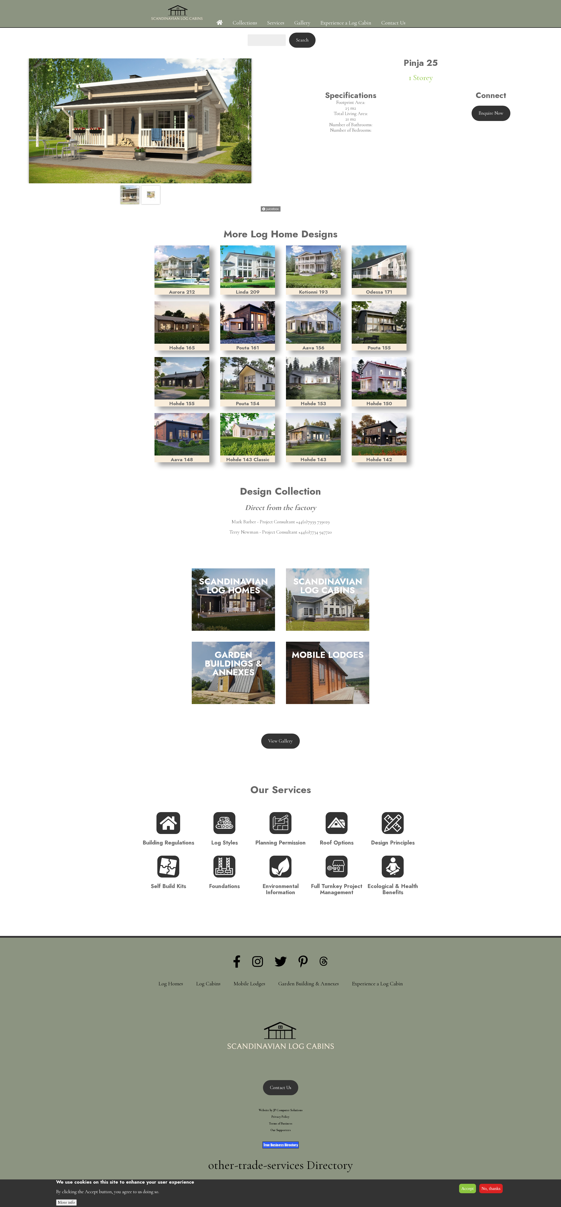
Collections (245, 22)
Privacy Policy (280, 1117)
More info (66, 1202)
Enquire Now (491, 113)
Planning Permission (280, 842)
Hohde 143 (313, 459)
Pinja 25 (421, 62)
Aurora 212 (182, 291)
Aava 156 (313, 347)
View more (229, 595)
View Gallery (280, 741)
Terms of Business (280, 1123)
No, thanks (491, 1188)
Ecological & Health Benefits (392, 889)
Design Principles (393, 842)
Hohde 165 (182, 347)
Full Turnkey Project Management (336, 889)
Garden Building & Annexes (308, 983)
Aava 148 (182, 459)
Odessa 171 (379, 291)
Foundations (224, 886)
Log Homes (170, 983)
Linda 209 (248, 291)
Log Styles (224, 842)
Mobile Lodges (249, 983)
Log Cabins (208, 983)
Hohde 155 (182, 403)
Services (275, 22)
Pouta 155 (379, 347)
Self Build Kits (168, 886)
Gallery (302, 22)
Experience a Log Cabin (345, 22)
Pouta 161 (247, 347)
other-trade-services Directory (280, 1165)
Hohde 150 (379, 403)
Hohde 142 (379, 459)
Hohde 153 (313, 403)
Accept (467, 1188)
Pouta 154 (247, 403)
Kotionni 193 (313, 291)
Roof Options (336, 842)
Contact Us (393, 22)
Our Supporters (280, 1130)
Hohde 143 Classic (247, 459)
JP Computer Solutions (288, 1110)
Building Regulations (168, 842)
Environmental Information (281, 889)
